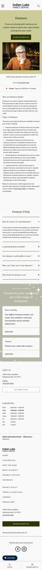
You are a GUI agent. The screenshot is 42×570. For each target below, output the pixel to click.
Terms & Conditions (12, 492)
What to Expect (10, 470)
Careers (6, 497)
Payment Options (11, 475)
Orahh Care (8, 502)
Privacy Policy (10, 487)
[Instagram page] (24, 549)
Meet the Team (9, 465)
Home (5, 455)
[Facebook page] (17, 549)
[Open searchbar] (38, 6)
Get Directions (21, 390)
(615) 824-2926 (23, 83)
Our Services (8, 460)
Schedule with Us (21, 37)
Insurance (7, 480)
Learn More (9, 331)
